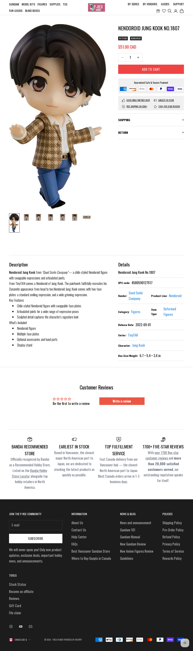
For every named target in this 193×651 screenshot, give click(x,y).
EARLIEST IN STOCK (166, 100)
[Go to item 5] (62, 217)
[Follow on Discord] (30, 626)
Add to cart (151, 69)
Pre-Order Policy (172, 529)
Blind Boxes (32, 10)
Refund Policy (171, 536)
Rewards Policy (172, 558)
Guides (165, 4)
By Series (133, 4)
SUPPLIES (55, 4)
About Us (77, 522)
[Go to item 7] (86, 217)
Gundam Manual (130, 536)
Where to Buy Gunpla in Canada (91, 558)
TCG (65, 4)
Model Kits (28, 4)
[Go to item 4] (50, 217)
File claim (15, 612)
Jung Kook (138, 345)
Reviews (14, 598)
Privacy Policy (171, 544)
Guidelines (126, 558)
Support (178, 4)
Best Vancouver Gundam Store (90, 551)
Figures (42, 4)
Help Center (79, 536)
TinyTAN (133, 335)
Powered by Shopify (73, 639)
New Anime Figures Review (136, 551)
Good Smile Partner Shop (138, 100)
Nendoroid (136, 38)
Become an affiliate (21, 591)
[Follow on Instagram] (11, 626)
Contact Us (78, 529)
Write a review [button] (122, 401)
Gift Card (15, 605)
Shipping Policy (172, 522)
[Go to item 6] (74, 217)
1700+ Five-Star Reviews (169, 106)
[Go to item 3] (38, 217)
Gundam (14, 4)
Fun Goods (15, 10)
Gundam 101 (127, 529)
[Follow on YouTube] (21, 626)
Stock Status (17, 584)
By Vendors (150, 4)
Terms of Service (173, 551)
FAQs (74, 544)
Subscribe (36, 538)
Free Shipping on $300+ (136, 106)
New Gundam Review (133, 544)
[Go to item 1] (14, 223)
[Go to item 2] (26, 217)
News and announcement (135, 522)
